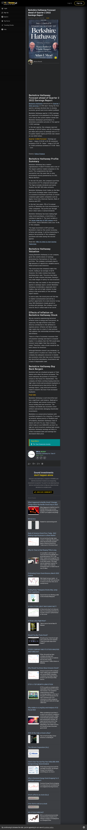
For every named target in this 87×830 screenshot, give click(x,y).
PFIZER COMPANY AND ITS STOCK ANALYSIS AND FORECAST (43, 651)
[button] (12, 8)
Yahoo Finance (39, 154)
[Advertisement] (43, 77)
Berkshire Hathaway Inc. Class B (45, 453)
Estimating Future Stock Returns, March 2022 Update (43, 574)
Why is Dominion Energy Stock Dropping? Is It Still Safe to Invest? (43, 779)
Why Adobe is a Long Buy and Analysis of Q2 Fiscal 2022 (43, 709)
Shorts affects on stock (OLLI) (38, 795)
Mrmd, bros (32, 519)
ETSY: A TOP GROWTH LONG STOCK (40, 684)
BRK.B (38, 451)
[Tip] (42, 464)
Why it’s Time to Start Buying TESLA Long (42, 550)
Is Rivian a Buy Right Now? (37, 621)
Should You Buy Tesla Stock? (38, 635)
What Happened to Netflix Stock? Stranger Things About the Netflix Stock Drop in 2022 (43, 503)
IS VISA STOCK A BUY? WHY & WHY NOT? (42, 606)
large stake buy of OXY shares (42, 220)
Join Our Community (44, 492)
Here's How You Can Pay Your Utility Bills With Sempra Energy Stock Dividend (43, 763)
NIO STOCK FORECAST (36, 812)
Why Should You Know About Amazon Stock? (43, 668)
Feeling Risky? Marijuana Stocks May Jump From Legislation (42, 591)
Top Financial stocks (43, 444)
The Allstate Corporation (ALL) (38, 747)
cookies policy (48, 827)
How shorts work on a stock (37, 804)
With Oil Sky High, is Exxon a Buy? (39, 733)
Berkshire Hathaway (36, 103)
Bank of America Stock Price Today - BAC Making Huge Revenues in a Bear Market (42, 534)
